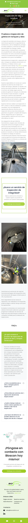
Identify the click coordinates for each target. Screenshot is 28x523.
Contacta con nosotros (18, 502)
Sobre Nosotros (7, 501)
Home (7, 22)
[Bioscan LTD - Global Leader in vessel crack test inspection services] (8, 10)
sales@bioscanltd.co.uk (13, 1)
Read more (18, 493)
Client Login (14, 3)
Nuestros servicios (15, 22)
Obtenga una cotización (14, 204)
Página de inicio (7, 499)
